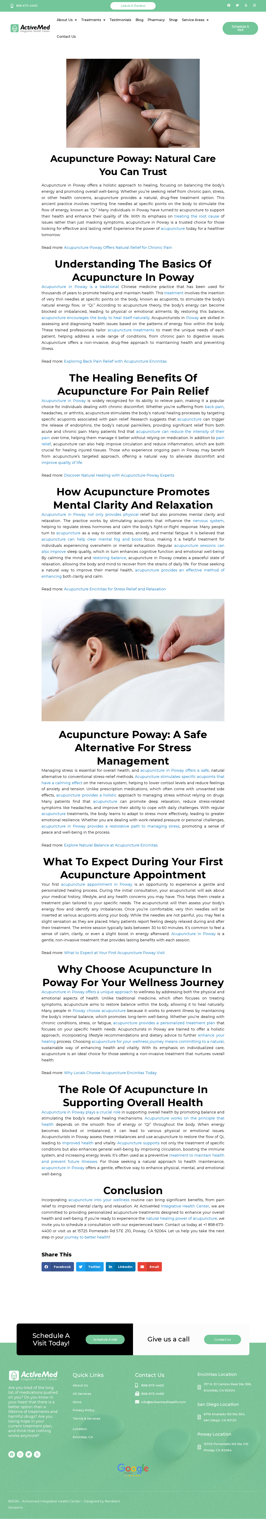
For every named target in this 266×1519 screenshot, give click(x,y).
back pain (214, 406)
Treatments (91, 20)
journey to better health (87, 1237)
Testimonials (120, 20)
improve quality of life (62, 462)
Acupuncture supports (138, 1143)
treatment (173, 293)
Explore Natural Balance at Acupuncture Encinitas (111, 845)
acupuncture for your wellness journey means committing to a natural (158, 1041)
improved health (77, 1143)
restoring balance (109, 558)
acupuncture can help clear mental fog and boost (92, 539)
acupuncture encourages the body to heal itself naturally (95, 318)
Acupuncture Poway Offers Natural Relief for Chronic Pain (118, 247)
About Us (65, 20)
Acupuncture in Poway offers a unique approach (87, 992)
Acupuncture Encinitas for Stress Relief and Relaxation (115, 589)
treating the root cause (196, 216)
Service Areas (193, 20)
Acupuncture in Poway (64, 400)
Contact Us (66, 37)
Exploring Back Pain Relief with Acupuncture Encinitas (115, 361)
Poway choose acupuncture (99, 1010)
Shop (173, 20)
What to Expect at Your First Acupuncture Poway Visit (114, 952)
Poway (192, 318)
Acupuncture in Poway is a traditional (80, 286)
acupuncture (173, 228)
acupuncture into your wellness (98, 1200)
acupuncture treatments (131, 330)
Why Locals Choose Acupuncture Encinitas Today (110, 1073)
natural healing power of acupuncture (181, 1218)
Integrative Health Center (185, 1206)
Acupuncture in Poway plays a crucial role (81, 1112)
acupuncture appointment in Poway (96, 884)
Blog (139, 20)
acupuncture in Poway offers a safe (174, 770)
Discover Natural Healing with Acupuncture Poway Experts (119, 475)
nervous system (208, 520)
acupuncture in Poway (63, 1168)
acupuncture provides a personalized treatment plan (164, 1023)
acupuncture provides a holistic (86, 795)
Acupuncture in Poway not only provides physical (90, 514)
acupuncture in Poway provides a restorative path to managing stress (111, 826)
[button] (58, 1266)
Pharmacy (156, 20)
